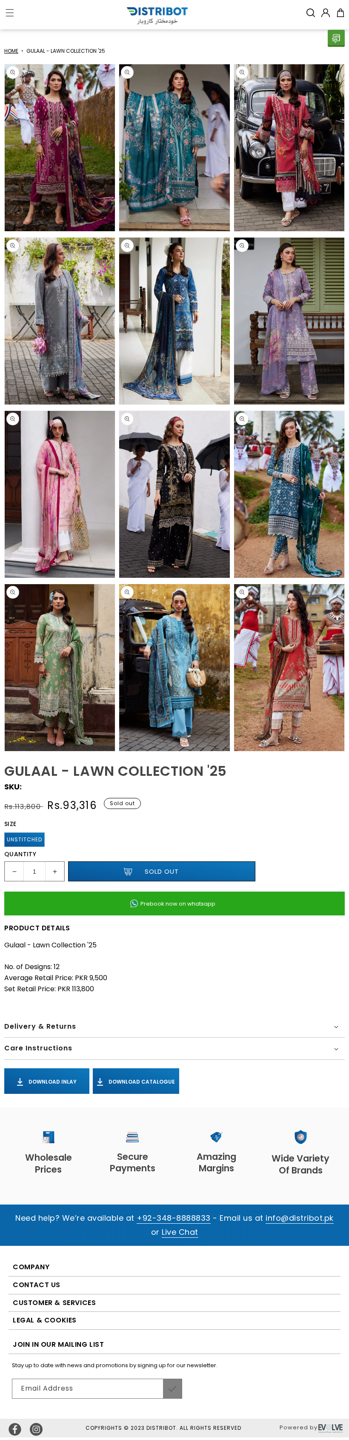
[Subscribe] (172, 1388)
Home (11, 51)
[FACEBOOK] (15, 1429)
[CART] (340, 13)
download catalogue (141, 1081)
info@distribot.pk (300, 1218)
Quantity (20, 854)
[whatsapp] (336, 38)
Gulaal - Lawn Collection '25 (65, 51)
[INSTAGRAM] (36, 1429)
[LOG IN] (325, 13)
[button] (310, 13)
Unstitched (24, 839)
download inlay (52, 1081)
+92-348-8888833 (174, 1218)
